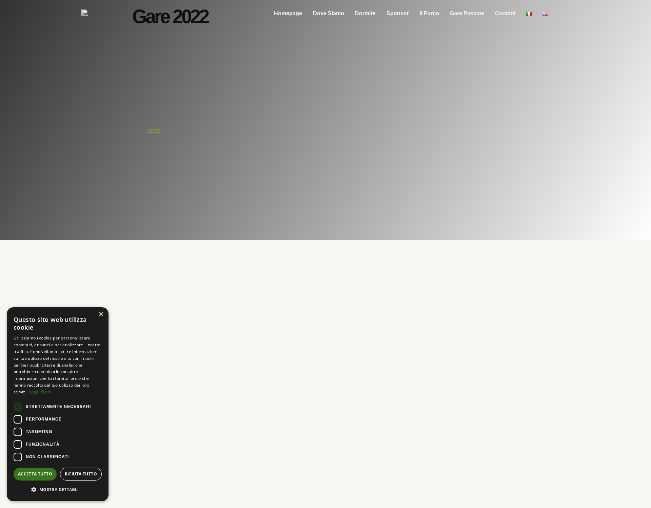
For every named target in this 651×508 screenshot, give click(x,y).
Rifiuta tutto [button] (81, 474)
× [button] (100, 314)
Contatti (505, 13)
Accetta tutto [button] (35, 474)
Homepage (288, 13)
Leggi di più (40, 392)
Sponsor (398, 13)
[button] (58, 489)
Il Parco (429, 13)
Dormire (365, 13)
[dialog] (57, 404)
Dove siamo (328, 13)
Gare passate (467, 13)
